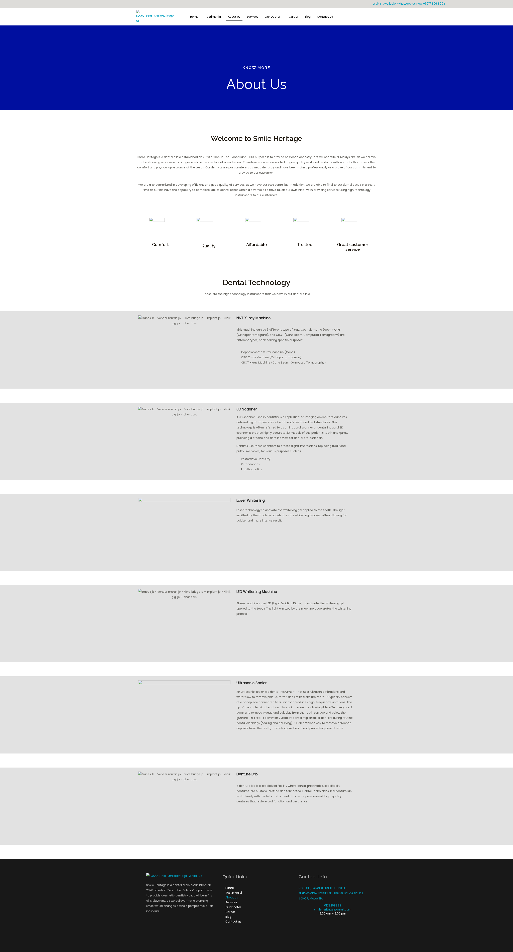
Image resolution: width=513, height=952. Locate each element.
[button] (274, 16)
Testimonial (213, 17)
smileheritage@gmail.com (332, 909)
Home (194, 17)
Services (252, 17)
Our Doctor (272, 17)
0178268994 (332, 905)
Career (293, 17)
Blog (308, 17)
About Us (234, 17)
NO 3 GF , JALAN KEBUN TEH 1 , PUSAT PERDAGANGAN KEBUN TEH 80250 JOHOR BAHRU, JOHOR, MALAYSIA (331, 893)
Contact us (325, 17)
